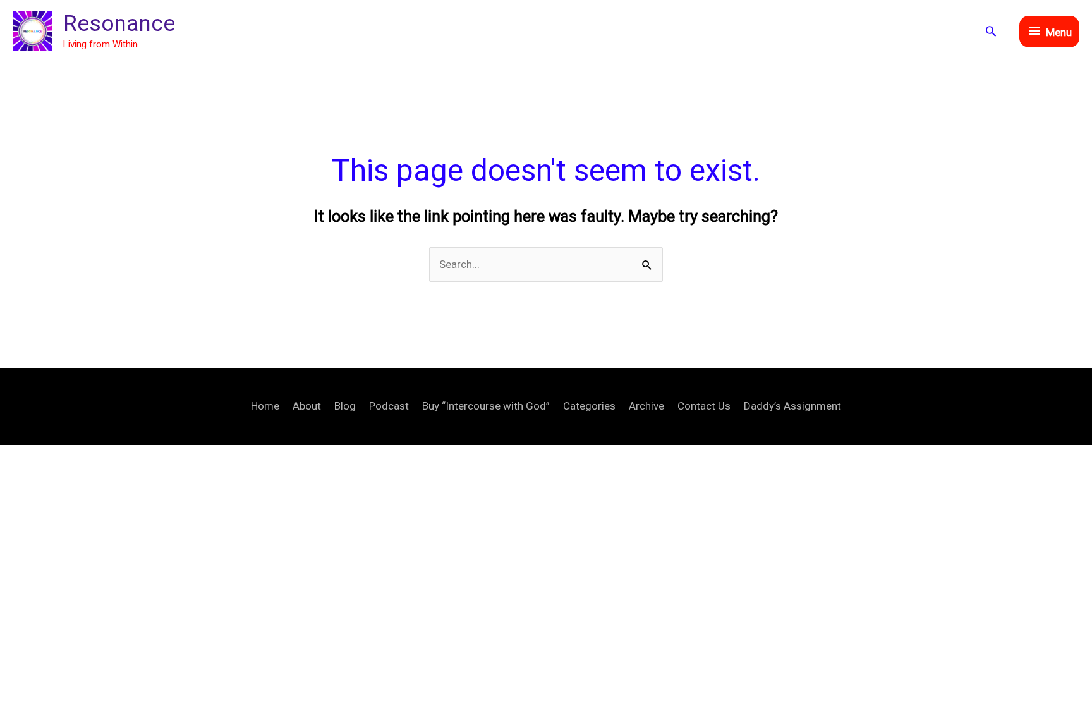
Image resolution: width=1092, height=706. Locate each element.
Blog (345, 405)
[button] (991, 31)
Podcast (389, 405)
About (307, 405)
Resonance (119, 24)
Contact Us (704, 405)
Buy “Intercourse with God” (486, 405)
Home (265, 405)
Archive (646, 405)
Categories (589, 405)
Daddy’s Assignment (792, 405)
